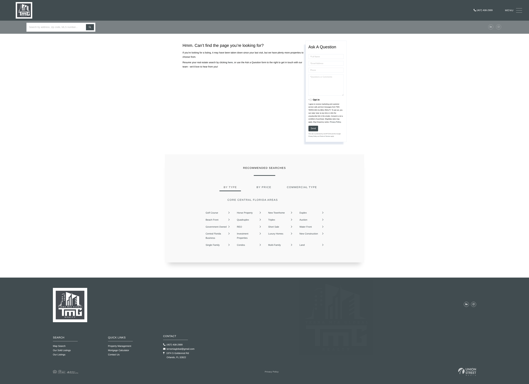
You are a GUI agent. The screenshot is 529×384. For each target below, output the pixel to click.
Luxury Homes (275, 233)
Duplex (303, 212)
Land (302, 245)
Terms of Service (325, 136)
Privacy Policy (335, 122)
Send (313, 128)
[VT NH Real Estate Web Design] (467, 372)
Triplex (271, 220)
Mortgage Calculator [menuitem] (118, 350)
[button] (90, 27)
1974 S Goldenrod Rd (177, 355)
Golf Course (212, 212)
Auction (303, 220)
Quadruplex (243, 220)
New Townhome (276, 212)
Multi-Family (274, 245)
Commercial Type (302, 187)
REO (239, 227)
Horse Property (245, 212)
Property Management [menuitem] (119, 346)
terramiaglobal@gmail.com (180, 349)
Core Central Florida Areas (252, 200)
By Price (264, 187)
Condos (241, 245)
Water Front (305, 227)
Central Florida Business (213, 235)
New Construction (308, 233)
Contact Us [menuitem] (114, 354)
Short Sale (273, 227)
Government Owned (216, 227)
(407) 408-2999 (484, 10)
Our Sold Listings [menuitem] (62, 350)
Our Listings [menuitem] (59, 354)
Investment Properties (242, 235)
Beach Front (212, 220)
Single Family (213, 245)
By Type (230, 187)
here (230, 62)
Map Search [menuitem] (59, 346)
